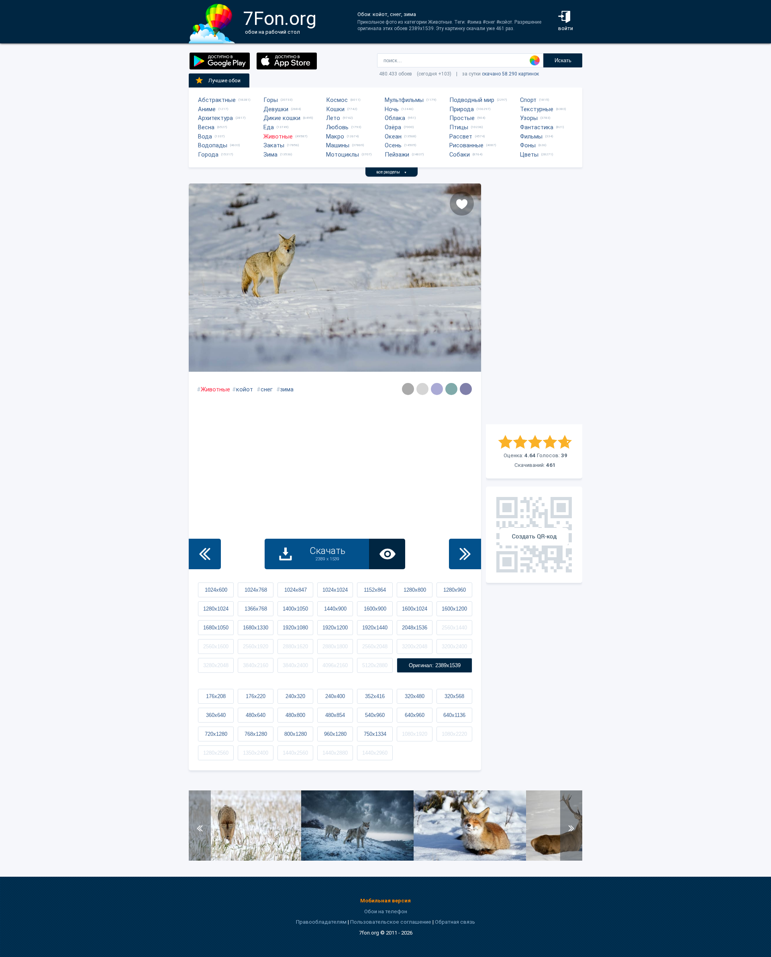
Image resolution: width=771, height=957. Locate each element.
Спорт (528, 100)
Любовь (337, 127)
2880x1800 (335, 646)
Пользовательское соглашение (390, 921)
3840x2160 (255, 665)
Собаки (459, 154)
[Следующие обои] (465, 554)
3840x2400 (295, 665)
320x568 (454, 696)
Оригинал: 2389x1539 (435, 665)
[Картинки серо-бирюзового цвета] (451, 389)
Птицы (458, 127)
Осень (393, 145)
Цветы (529, 154)
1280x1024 (215, 609)
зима (287, 389)
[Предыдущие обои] (205, 554)
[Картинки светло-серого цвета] (408, 389)
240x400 (335, 696)
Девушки (275, 109)
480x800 (295, 715)
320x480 (414, 696)
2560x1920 (255, 646)
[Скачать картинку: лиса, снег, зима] (470, 859)
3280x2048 (215, 665)
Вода (205, 136)
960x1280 (335, 734)
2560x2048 (375, 646)
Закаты (273, 145)
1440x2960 (375, 753)
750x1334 (375, 734)
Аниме (207, 109)
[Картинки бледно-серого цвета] (422, 389)
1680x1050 (215, 628)
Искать (563, 60)
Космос (337, 100)
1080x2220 (454, 734)
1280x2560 (215, 753)
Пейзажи (397, 154)
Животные (278, 136)
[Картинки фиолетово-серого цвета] (437, 389)
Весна (206, 127)
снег (267, 389)
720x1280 (216, 734)
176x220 (255, 696)
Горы (270, 100)
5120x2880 (375, 665)
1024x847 (295, 590)
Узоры (529, 118)
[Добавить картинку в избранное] (462, 203)
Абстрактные (217, 100)
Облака (395, 118)
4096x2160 (335, 665)
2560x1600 (215, 646)
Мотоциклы (342, 154)
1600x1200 (454, 609)
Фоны (528, 145)
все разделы (391, 172)
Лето (333, 118)
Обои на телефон (385, 911)
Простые (462, 118)
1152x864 (375, 590)
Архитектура (215, 118)
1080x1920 (414, 734)
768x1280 (256, 734)
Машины (337, 145)
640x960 (414, 715)
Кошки (335, 109)
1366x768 (256, 609)
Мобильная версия (385, 900)
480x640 (255, 715)
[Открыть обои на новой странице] (387, 554)
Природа (461, 109)
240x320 (295, 696)
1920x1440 (375, 628)
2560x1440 (454, 628)
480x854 (335, 715)
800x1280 (295, 734)
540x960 (375, 715)
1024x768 (256, 590)
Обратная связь (455, 921)
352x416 (375, 696)
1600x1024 (414, 609)
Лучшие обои (224, 80)
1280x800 (415, 590)
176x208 (216, 696)
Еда (268, 127)
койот (244, 389)
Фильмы (531, 136)
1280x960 (454, 590)
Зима (270, 154)
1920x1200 (335, 628)
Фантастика (536, 127)
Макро (335, 136)
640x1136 (454, 715)
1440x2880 (335, 753)
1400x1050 (295, 609)
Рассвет (460, 136)
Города (208, 154)
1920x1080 (295, 628)
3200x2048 (414, 646)
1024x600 (216, 590)
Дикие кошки (281, 118)
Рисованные (466, 145)
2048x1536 (414, 628)
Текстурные (536, 109)
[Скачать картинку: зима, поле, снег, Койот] (245, 859)
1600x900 (375, 609)
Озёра (393, 127)
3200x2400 (454, 646)
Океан (393, 136)
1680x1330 (255, 628)
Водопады (212, 145)
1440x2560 (295, 753)
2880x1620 (295, 646)
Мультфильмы (404, 100)
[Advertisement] (534, 303)
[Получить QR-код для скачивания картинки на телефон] (534, 535)
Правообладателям (321, 921)
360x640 (216, 715)
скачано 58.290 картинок (510, 74)
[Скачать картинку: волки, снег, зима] (357, 859)
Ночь (392, 109)
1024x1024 (335, 590)
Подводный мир (471, 100)
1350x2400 (255, 753)
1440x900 (335, 609)
